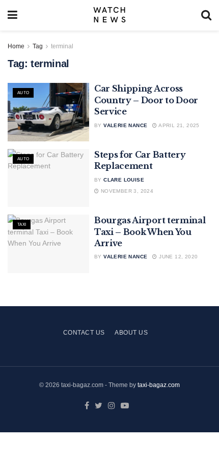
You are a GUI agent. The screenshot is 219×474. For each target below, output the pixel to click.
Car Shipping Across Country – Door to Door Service (146, 99)
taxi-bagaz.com (159, 385)
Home (16, 46)
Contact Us (84, 332)
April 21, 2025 (178, 125)
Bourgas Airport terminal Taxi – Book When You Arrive (149, 231)
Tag (38, 46)
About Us (131, 332)
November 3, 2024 (126, 191)
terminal (62, 46)
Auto (23, 93)
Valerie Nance (125, 125)
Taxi (21, 224)
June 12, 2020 (177, 256)
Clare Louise (123, 180)
